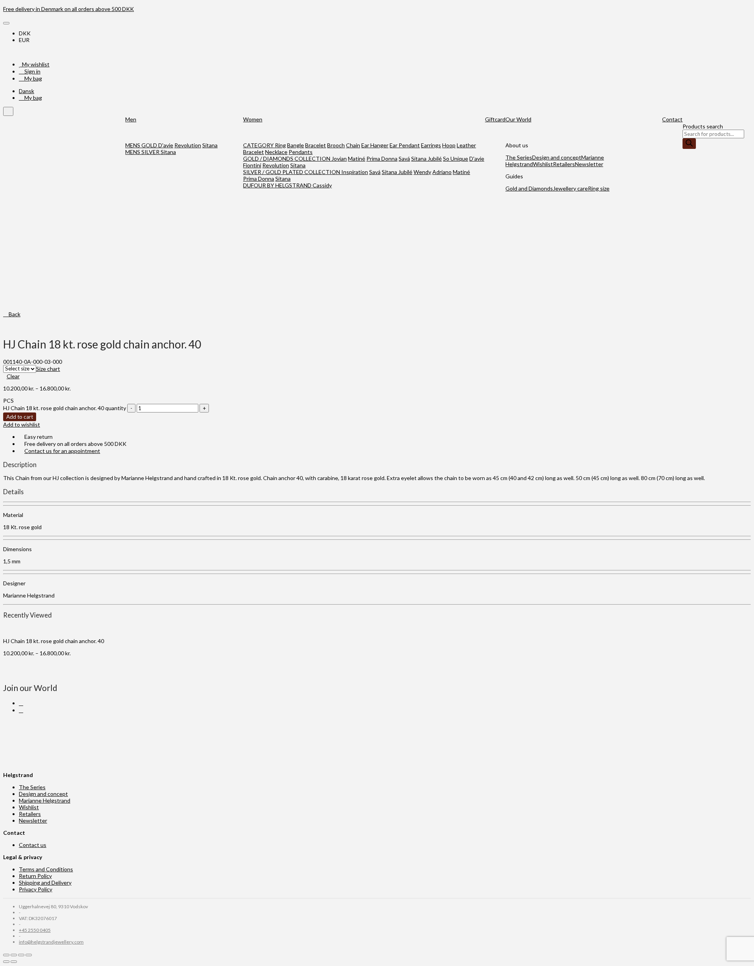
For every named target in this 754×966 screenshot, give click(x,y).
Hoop (449, 145)
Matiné (356, 158)
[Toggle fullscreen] (21, 955)
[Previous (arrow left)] (6, 962)
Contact (672, 119)
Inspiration (354, 172)
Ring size (598, 188)
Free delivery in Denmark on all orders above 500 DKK (68, 8)
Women (252, 119)
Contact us (32, 844)
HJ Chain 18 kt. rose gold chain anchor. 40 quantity (64, 408)
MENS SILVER (143, 151)
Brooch (336, 145)
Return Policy (35, 876)
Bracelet (315, 145)
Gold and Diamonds (529, 188)
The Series (518, 157)
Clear (13, 376)
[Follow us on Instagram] (21, 710)
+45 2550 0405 (35, 930)
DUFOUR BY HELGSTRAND (278, 185)
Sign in (31, 71)
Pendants (301, 151)
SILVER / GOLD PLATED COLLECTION (292, 172)
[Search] (689, 143)
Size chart (48, 368)
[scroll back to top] (8, 111)
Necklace (276, 151)
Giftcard (495, 119)
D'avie (165, 145)
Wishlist (543, 164)
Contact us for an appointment (62, 450)
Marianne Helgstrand (44, 800)
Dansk (26, 91)
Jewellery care (570, 188)
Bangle (295, 145)
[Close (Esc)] (6, 955)
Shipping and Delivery (45, 882)
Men (130, 119)
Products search (703, 126)
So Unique (455, 158)
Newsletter (589, 164)
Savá (404, 158)
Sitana (210, 145)
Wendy (422, 172)
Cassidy (322, 185)
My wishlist (35, 64)
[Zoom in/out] (29, 955)
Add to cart (19, 417)
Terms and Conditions (46, 869)
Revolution (187, 145)
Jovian (339, 158)
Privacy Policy (35, 889)
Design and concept (556, 157)
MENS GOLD (141, 145)
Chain (353, 145)
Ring (280, 145)
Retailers (564, 164)
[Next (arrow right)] (14, 962)
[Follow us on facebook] (21, 703)
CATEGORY (259, 145)
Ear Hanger (374, 145)
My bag (32, 78)
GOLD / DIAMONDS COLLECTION (287, 158)
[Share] (14, 955)
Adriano (442, 172)
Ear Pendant (405, 145)
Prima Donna (381, 158)
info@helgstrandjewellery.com (51, 942)
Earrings (431, 145)
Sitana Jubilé (426, 158)
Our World (518, 119)
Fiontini (252, 165)
